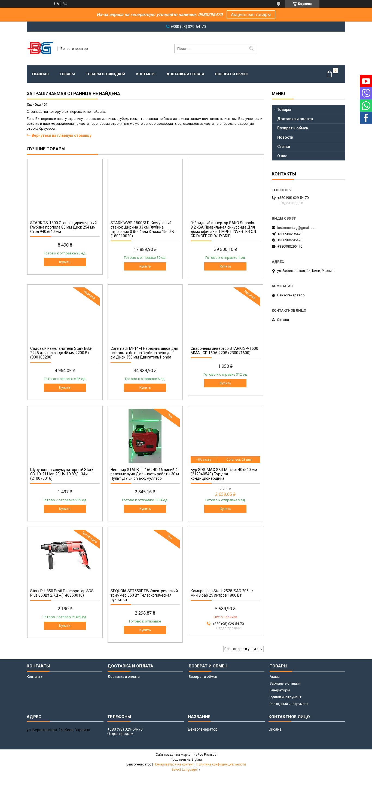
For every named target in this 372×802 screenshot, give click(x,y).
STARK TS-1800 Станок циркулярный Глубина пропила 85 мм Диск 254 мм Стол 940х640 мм (63, 227)
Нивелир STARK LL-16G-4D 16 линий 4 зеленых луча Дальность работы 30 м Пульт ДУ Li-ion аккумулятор (145, 474)
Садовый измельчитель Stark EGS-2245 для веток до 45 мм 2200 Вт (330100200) (61, 352)
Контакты (145, 74)
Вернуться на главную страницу (62, 135)
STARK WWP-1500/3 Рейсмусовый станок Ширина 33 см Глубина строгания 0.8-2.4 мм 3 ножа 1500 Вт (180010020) (143, 229)
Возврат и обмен (231, 74)
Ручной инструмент (285, 697)
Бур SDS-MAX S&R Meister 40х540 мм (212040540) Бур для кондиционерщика (224, 474)
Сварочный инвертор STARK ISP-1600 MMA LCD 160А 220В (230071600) (224, 350)
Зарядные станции (285, 683)
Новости (285, 137)
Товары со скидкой (105, 74)
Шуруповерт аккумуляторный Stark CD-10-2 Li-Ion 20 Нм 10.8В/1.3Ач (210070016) (61, 474)
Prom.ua (210, 755)
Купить (65, 262)
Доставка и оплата (185, 74)
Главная (40, 74)
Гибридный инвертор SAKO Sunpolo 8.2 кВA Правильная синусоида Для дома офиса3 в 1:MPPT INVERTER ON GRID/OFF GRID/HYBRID (223, 229)
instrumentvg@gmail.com (297, 228)
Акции (275, 677)
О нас (282, 156)
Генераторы (280, 690)
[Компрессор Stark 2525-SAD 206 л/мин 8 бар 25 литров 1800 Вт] (225, 557)
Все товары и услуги (241, 649)
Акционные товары (251, 14)
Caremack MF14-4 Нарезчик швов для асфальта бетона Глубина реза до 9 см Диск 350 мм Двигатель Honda (144, 352)
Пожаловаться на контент (174, 764)
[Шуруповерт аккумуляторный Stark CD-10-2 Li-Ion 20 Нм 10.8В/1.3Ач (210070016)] (65, 436)
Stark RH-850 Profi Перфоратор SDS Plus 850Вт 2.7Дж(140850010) (62, 593)
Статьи (283, 146)
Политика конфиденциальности (221, 764)
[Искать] (251, 48)
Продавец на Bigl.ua (186, 759)
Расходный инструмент (289, 704)
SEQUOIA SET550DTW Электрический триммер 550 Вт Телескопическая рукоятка (144, 595)
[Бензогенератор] (40, 48)
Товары (67, 74)
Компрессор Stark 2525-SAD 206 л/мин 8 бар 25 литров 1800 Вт (222, 593)
